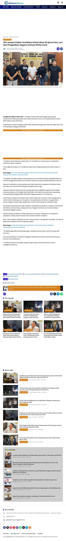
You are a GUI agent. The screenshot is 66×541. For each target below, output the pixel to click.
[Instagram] (10, 527)
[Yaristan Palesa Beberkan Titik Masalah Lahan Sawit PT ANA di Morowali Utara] (7, 456)
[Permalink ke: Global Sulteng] (5, 48)
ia (24, 181)
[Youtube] (14, 527)
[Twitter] (54, 294)
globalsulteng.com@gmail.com (15, 520)
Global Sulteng (10, 48)
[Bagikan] (61, 48)
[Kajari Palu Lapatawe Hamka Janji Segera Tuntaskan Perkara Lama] (7, 497)
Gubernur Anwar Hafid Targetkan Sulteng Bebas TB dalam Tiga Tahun (35, 480)
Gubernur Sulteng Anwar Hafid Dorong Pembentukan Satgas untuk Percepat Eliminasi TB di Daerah (37, 471)
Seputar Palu (14, 279)
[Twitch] (17, 527)
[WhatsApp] (61, 294)
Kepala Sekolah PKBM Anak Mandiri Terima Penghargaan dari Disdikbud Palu (36, 488)
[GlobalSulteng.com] (21, 2)
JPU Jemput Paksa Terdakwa (34, 274)
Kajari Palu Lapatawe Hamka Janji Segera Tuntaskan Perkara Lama (34, 496)
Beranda (6, 533)
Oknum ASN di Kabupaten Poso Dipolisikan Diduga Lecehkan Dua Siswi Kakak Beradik (52, 315)
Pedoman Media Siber (28, 533)
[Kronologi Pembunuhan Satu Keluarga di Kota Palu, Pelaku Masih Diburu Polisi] (53, 326)
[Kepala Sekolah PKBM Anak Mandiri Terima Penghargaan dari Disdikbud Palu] (7, 488)
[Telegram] (58, 294)
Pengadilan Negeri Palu (51, 274)
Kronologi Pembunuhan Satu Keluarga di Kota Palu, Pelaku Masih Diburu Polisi (53, 335)
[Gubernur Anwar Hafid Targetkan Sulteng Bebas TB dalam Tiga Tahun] (7, 480)
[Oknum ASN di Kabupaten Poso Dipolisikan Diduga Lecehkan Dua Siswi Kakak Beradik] (53, 307)
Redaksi (40, 533)
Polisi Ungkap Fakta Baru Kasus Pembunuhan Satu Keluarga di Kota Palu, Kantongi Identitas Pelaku (31, 335)
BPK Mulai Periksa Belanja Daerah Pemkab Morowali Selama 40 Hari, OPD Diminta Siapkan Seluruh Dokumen (35, 463)
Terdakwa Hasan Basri (11, 276)
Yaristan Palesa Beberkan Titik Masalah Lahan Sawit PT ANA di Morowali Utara (37, 455)
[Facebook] (51, 294)
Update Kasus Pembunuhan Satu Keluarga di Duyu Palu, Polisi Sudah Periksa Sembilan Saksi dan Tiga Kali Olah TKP (12, 315)
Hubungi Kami (15, 533)
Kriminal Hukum (7, 39)
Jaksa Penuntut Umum (16, 274)
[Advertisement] (33, 22)
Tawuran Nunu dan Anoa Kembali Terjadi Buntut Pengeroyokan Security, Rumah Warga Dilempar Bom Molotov (32, 315)
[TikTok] (23, 527)
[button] (58, 3)
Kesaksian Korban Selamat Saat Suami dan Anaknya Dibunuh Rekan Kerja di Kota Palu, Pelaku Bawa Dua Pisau (12, 335)
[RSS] (30, 527)
